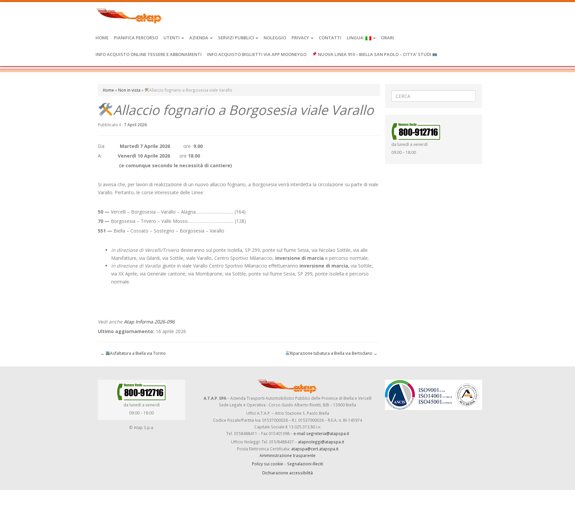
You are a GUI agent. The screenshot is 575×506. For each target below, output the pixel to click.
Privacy (300, 38)
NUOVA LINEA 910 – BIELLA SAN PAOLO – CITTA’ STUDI (374, 54)
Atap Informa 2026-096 (149, 321)
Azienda (199, 38)
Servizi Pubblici (236, 38)
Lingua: (356, 38)
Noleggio (275, 38)
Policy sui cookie (267, 463)
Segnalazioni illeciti (305, 463)
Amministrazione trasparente (287, 455)
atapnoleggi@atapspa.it (321, 441)
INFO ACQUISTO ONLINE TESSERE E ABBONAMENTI (149, 54)
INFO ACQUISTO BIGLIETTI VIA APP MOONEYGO (256, 54)
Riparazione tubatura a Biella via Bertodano (333, 353)
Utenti (172, 38)
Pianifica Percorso (136, 38)
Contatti (330, 38)
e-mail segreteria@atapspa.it (321, 433)
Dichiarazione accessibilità (287, 472)
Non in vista (129, 90)
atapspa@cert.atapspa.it (314, 448)
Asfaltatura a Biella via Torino (133, 353)
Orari (387, 38)
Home (102, 38)
